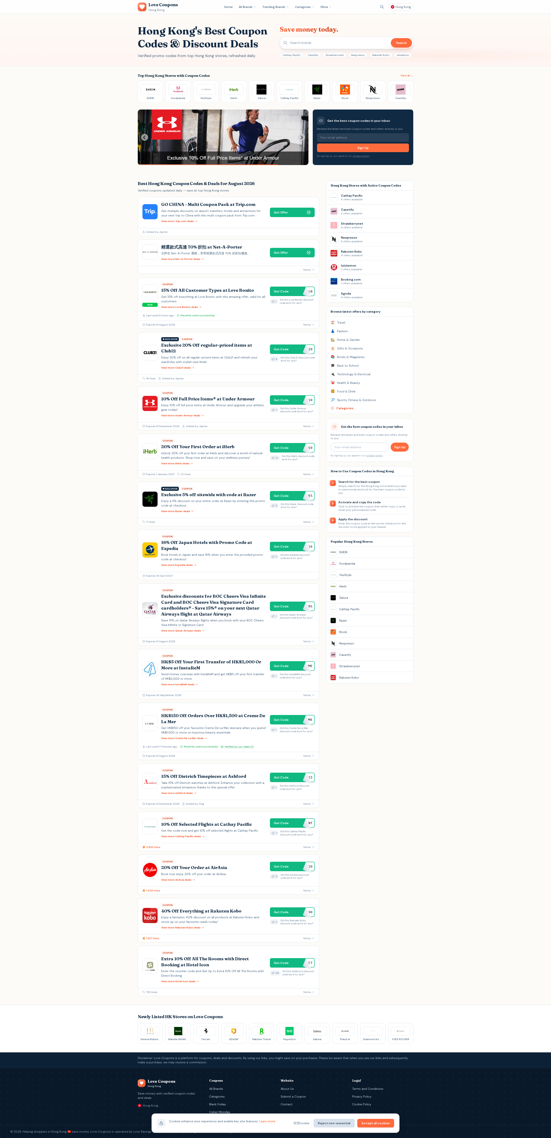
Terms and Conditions (367, 1089)
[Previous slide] (144, 137)
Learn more (267, 1121)
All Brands (245, 7)
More (324, 7)
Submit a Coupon (293, 1096)
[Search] (382, 7)
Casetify (313, 55)
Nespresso (358, 55)
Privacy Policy (361, 1096)
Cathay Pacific (291, 55)
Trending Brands (273, 7)
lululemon (403, 55)
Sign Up (362, 148)
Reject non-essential (334, 1123)
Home (228, 7)
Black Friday (217, 1104)
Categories (303, 7)
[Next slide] (301, 137)
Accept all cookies (376, 1123)
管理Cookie (301, 1123)
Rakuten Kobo (381, 55)
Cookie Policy (361, 1104)
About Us (287, 1089)
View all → (407, 75)
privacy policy (361, 155)
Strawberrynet (335, 55)
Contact (287, 1104)
